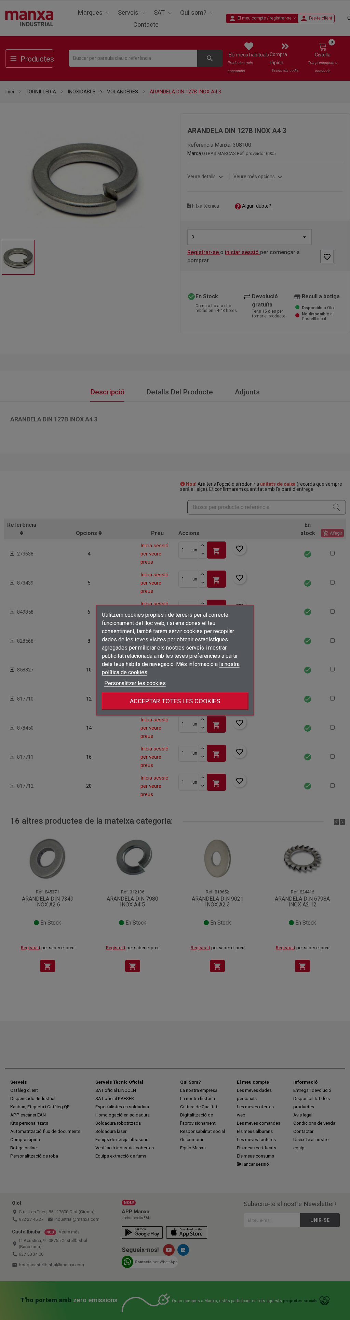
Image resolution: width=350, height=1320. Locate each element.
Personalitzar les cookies (135, 683)
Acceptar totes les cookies (175, 700)
